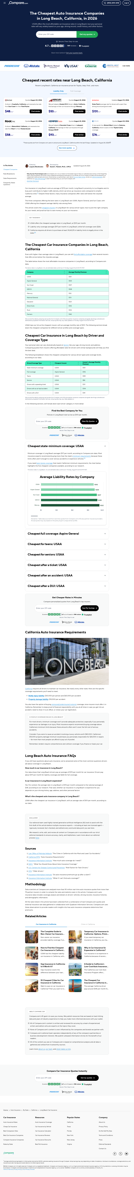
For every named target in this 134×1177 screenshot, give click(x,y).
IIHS (30, 871)
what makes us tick (63, 1049)
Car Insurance (9, 1117)
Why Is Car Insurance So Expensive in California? (95, 949)
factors (66, 345)
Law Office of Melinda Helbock (40, 853)
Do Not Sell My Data (105, 1131)
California (28, 689)
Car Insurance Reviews (42, 1135)
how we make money (79, 177)
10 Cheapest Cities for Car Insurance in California (52, 981)
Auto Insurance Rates (10, 1122)
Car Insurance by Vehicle (43, 1127)
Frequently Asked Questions (9, 184)
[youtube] (126, 1153)
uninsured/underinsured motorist (64, 704)
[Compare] (18, 3)
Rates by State (8, 1144)
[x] (120, 1153)
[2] (35, 232)
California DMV (34, 857)
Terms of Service (8, 1169)
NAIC (30, 864)
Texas (69, 1127)
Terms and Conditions (106, 1135)
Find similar (35, 111)
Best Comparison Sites (10, 1131)
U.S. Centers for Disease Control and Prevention (46, 868)
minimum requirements (82, 456)
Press (100, 1140)
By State (26, 1110)
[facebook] (114, 1153)
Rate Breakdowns (9, 174)
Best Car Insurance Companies (13, 1135)
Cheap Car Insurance (10, 1127)
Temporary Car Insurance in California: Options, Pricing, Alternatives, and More (96, 932)
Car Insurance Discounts (43, 1140)
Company (103, 1117)
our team (49, 1049)
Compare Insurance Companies (13, 1140)
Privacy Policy (103, 1127)
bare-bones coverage (45, 463)
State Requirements (9, 178)
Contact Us (102, 1149)
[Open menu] (4, 3)
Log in (126, 3)
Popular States (73, 1117)
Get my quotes (86, 34)
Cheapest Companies (10, 169)
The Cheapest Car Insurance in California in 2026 (95, 981)
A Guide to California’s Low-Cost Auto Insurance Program (95, 965)
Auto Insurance (16, 1110)
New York (70, 1135)
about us (41, 1049)
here (37, 838)
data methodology (40, 179)
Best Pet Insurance (41, 1144)
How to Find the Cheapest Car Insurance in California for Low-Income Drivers (52, 949)
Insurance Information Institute (40, 861)
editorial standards (97, 177)
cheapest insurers (48, 208)
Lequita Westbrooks (36, 167)
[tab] (58, 91)
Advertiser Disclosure (33, 181)
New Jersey (71, 1140)
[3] (84, 458)
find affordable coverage (83, 254)
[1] (37, 193)
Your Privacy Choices (29, 1169)
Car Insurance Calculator (43, 1131)
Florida (69, 1131)
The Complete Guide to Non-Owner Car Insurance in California (52, 932)
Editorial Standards (105, 1144)
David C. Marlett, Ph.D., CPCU (60, 167)
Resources (39, 1117)
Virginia (69, 1144)
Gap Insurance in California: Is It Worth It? (53, 965)
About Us (102, 1122)
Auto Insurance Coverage (43, 1122)
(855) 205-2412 (113, 3)
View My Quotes (88, 421)
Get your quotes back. (74, 53)
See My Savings (88, 608)
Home (5, 1110)
